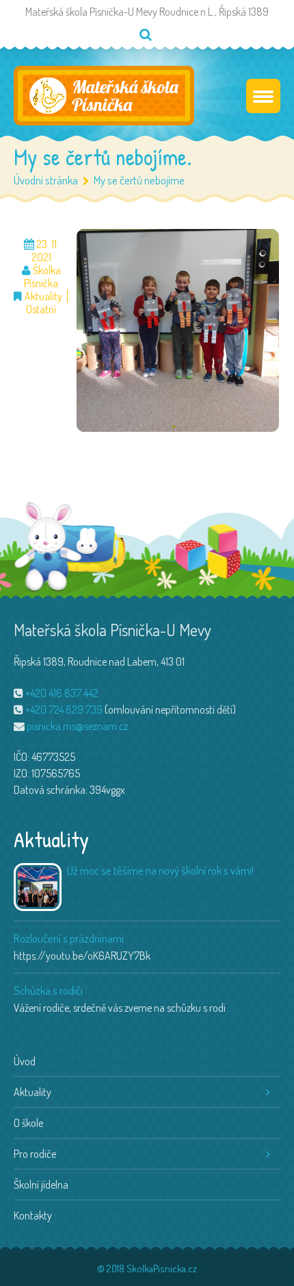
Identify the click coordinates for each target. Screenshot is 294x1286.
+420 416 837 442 (61, 693)
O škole (28, 1123)
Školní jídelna (41, 1184)
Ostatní (41, 309)
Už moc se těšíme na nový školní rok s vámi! (160, 870)
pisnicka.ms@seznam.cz (77, 726)
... (231, 1008)
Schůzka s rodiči (48, 990)
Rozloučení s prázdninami (69, 938)
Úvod (25, 1061)
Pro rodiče (35, 1154)
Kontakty (33, 1215)
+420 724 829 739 (64, 709)
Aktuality (43, 296)
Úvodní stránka (46, 180)
